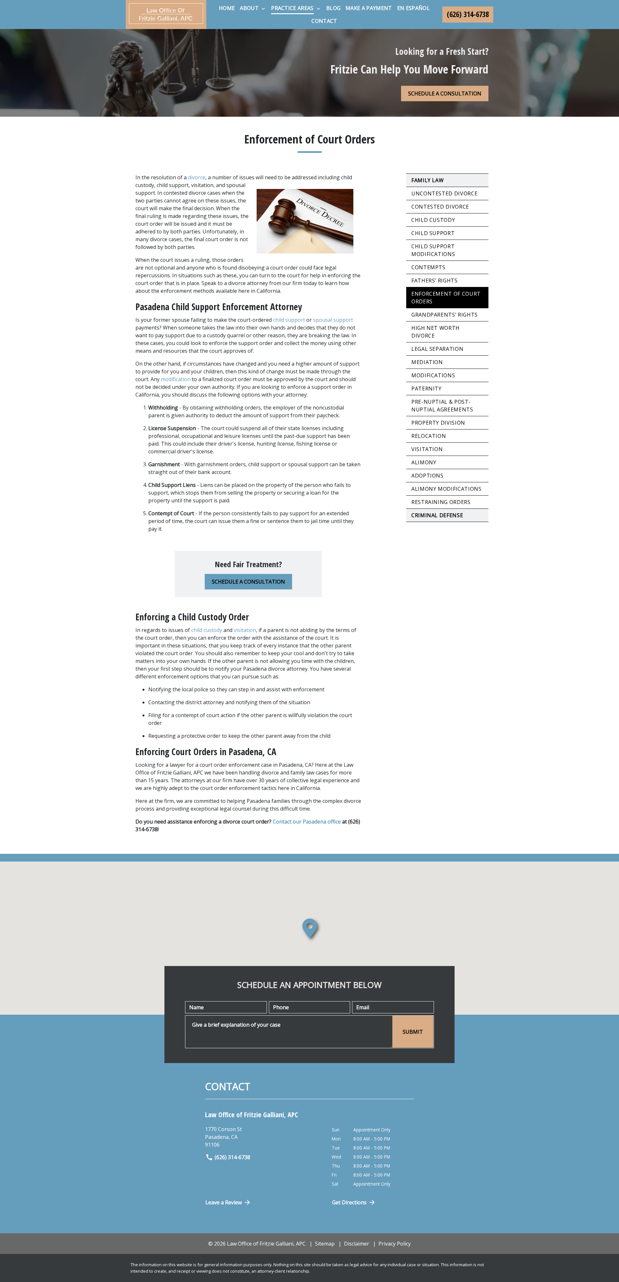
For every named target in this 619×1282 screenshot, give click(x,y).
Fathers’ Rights (434, 280)
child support (289, 319)
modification (176, 379)
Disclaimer (356, 1243)
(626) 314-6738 (232, 1157)
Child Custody (433, 219)
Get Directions (349, 1202)
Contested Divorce (440, 206)
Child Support (433, 233)
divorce (196, 177)
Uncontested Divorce (444, 193)
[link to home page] (166, 14)
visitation (245, 630)
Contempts (428, 267)
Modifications (433, 375)
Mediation (427, 362)
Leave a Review (223, 1202)
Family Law (427, 180)
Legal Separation (437, 348)
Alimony (423, 462)
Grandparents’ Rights (444, 314)
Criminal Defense (437, 515)
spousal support (333, 319)
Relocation (428, 435)
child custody (206, 630)
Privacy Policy (394, 1243)
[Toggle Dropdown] (263, 8)
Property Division (438, 422)
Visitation (427, 449)
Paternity (426, 388)
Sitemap (325, 1243)
